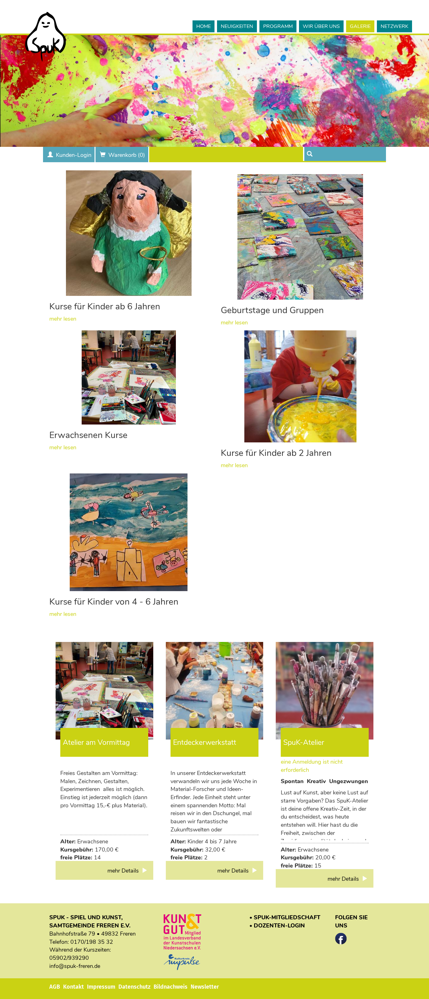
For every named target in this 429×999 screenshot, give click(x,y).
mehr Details (123, 870)
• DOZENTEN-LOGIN (277, 925)
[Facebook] (341, 936)
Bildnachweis (170, 986)
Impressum (101, 986)
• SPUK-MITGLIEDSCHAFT (284, 917)
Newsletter (205, 986)
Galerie (360, 26)
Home (203, 26)
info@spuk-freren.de (74, 966)
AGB (54, 986)
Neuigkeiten (237, 26)
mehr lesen (62, 319)
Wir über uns (321, 26)
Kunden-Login (73, 155)
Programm (278, 26)
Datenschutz (134, 986)
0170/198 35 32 (91, 942)
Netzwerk (394, 26)
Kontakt (73, 986)
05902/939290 (69, 958)
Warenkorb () (126, 155)
